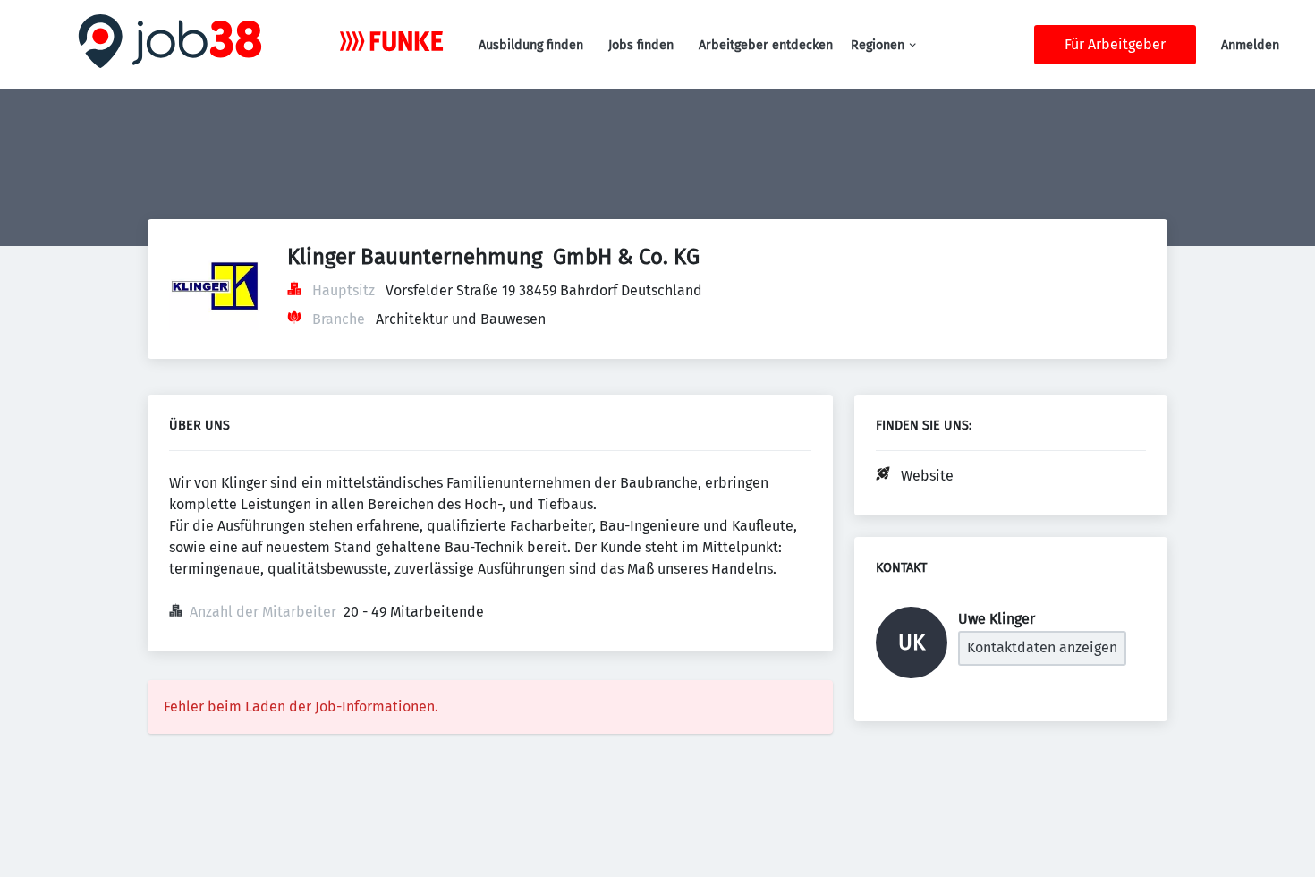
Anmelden (1250, 45)
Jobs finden (641, 45)
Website (927, 475)
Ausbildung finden (531, 45)
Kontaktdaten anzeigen (1042, 647)
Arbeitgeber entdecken (766, 45)
